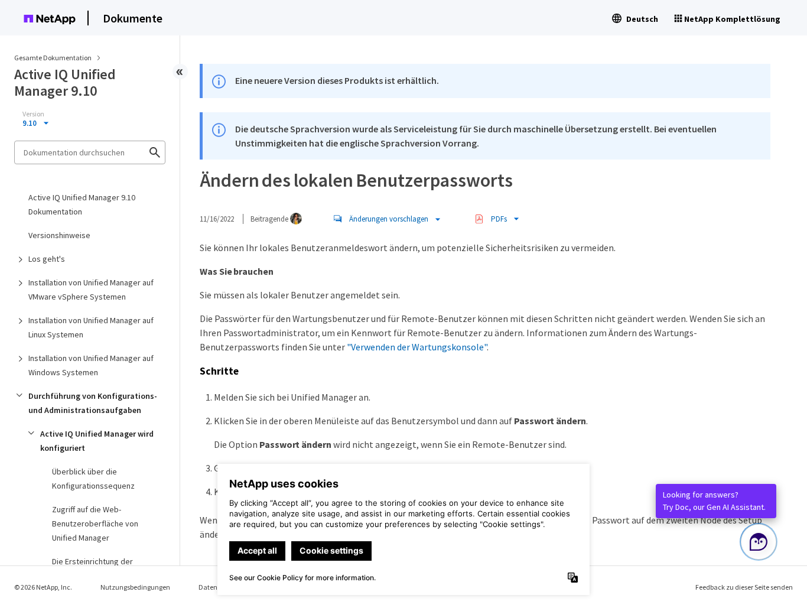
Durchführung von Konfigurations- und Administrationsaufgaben (92, 403)
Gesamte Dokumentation (53, 57)
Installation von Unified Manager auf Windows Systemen (91, 365)
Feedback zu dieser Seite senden (744, 587)
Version (33, 114)
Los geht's (46, 258)
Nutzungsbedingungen (135, 587)
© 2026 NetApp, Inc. (43, 587)
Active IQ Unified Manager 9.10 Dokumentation (81, 204)
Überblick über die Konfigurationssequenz (93, 478)
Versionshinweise (59, 235)
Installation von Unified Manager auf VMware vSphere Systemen (91, 289)
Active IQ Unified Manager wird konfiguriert (97, 440)
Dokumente (132, 18)
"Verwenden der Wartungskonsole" (417, 347)
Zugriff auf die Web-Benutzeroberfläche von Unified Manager (95, 523)
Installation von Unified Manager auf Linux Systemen (91, 327)
